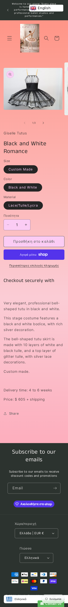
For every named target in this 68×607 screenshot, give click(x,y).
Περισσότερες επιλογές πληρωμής (34, 265)
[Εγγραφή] (55, 488)
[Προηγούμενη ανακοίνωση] (8, 10)
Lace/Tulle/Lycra (23, 205)
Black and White (22, 187)
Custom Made (20, 169)
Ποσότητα (11, 215)
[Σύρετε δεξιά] (43, 123)
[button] (9, 38)
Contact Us (52, 603)
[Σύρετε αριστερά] (25, 123)
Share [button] (14, 413)
